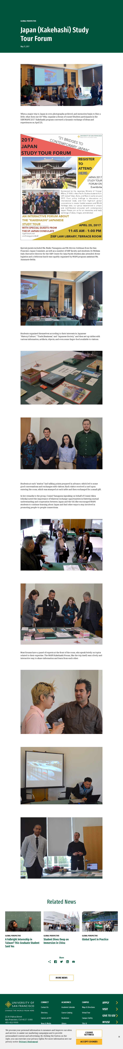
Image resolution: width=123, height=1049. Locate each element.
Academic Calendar (68, 1007)
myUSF (106, 1022)
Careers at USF (46, 1018)
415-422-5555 (11, 1022)
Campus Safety (87, 1018)
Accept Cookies (89, 1041)
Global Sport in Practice (95, 939)
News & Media (46, 1023)
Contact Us (45, 1007)
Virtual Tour (86, 1013)
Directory (44, 1013)
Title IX (84, 1023)
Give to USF (109, 1015)
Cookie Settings (89, 1033)
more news (62, 977)
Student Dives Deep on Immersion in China (56, 941)
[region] (61, 1037)
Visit (105, 1009)
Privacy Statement (28, 1041)
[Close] (119, 1036)
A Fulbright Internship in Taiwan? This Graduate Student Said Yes (22, 943)
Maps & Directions (88, 1007)
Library (64, 1023)
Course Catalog (67, 1013)
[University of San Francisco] (19, 1006)
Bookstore (65, 1018)
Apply (105, 1002)
